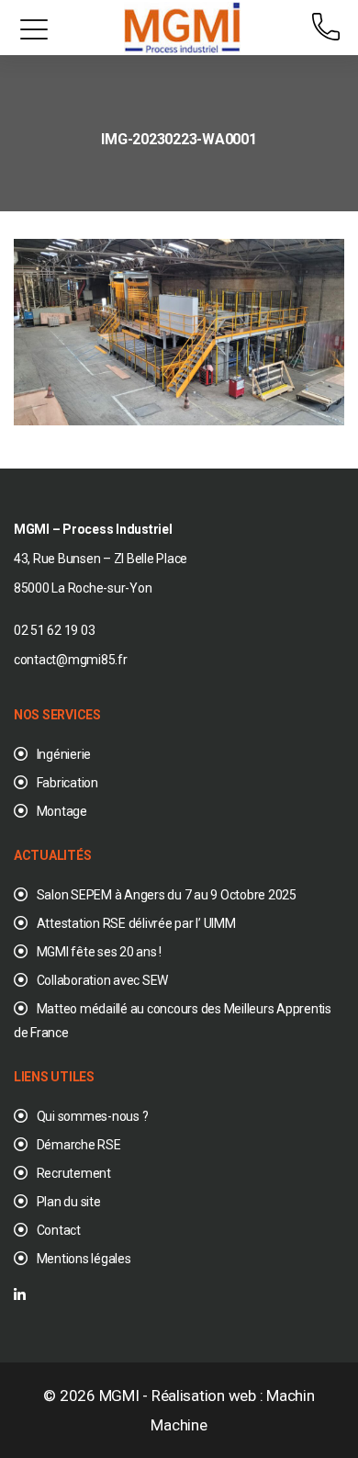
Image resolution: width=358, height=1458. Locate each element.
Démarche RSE (79, 1144)
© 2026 (70, 1395)
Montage (62, 811)
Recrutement (74, 1173)
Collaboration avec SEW (102, 980)
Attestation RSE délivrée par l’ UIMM (136, 923)
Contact (59, 1230)
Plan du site (69, 1201)
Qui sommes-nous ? (92, 1116)
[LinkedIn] (20, 1295)
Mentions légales (84, 1258)
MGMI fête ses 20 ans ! (99, 951)
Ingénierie (64, 754)
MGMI (119, 1395)
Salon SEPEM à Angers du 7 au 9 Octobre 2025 (166, 894)
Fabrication (67, 782)
